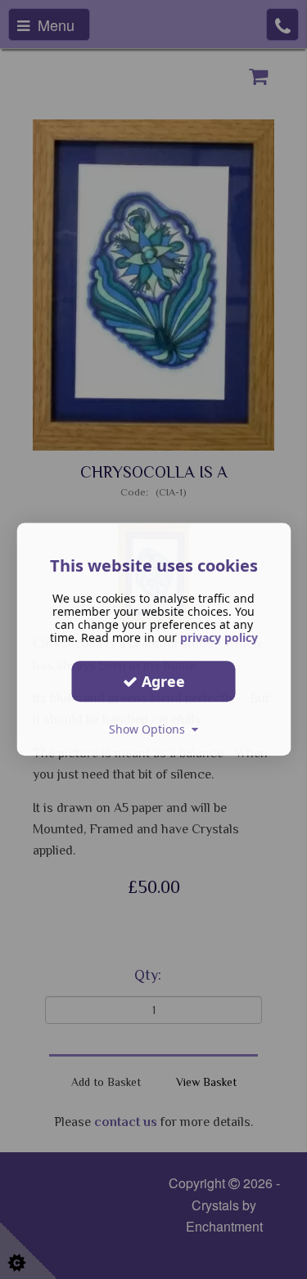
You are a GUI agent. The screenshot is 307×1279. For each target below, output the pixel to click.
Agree (161, 681)
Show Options (150, 729)
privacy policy (219, 637)
